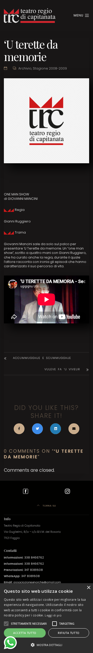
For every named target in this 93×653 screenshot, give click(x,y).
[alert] (46, 618)
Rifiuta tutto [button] (68, 633)
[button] (6, 623)
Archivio (25, 68)
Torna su (49, 505)
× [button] (88, 588)
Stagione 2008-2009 (50, 68)
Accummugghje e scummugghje (42, 358)
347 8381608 (33, 570)
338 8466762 (34, 558)
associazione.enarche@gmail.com (37, 582)
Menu (79, 15)
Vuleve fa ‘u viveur (62, 369)
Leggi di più (53, 615)
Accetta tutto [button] (24, 633)
